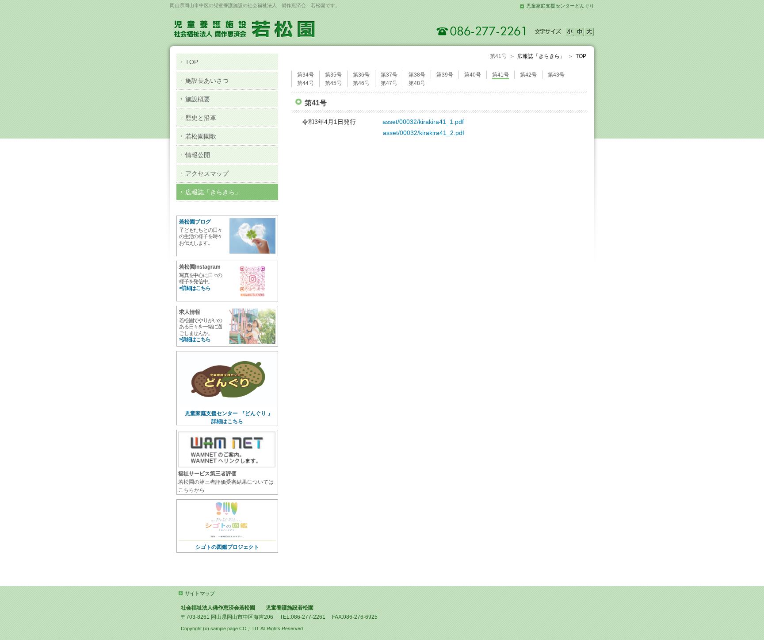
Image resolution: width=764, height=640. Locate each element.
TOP (581, 56)
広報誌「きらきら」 (541, 56)
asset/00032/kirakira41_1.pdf (423, 121)
